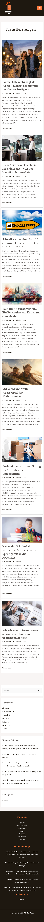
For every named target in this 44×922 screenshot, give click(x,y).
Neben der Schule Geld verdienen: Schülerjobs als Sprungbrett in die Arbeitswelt (19, 552)
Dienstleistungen (8, 93)
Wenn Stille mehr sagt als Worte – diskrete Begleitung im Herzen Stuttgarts (20, 86)
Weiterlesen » (7, 128)
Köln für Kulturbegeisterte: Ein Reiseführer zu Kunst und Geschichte (21, 312)
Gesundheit (6, 715)
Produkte (5, 718)
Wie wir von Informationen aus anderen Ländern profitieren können (20, 634)
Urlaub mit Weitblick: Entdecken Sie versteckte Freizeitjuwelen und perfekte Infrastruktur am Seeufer (22, 855)
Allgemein (5, 708)
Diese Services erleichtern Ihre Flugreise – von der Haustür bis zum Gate (19, 169)
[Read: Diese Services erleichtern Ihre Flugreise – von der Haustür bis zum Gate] (22, 148)
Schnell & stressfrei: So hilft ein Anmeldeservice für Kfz (20, 241)
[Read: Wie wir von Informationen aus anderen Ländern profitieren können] (22, 613)
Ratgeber (5, 722)
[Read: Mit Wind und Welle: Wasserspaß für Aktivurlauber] (22, 372)
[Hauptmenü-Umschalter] (39, 8)
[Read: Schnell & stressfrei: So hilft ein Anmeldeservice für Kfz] (22, 222)
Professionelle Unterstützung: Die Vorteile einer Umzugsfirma (22, 470)
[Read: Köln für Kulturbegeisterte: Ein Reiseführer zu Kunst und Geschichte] (22, 294)
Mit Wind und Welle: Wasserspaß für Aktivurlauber (15, 393)
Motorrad (5, 800)
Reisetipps (6, 725)
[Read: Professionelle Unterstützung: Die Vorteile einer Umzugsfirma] (22, 449)
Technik (5, 729)
